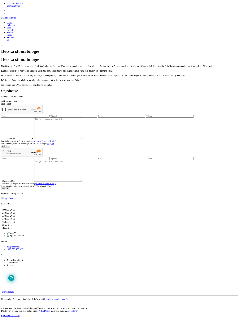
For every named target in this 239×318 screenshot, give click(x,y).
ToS (52, 144)
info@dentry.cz (13, 6)
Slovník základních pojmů (55, 299)
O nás (9, 22)
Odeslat (5, 146)
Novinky (10, 30)
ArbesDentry (44, 311)
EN (8, 40)
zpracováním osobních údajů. (45, 141)
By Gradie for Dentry (10, 315)
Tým (9, 27)
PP (48, 144)
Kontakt (10, 37)
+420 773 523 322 (15, 3)
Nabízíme (11, 25)
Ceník (9, 35)
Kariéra (10, 32)
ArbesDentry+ (73, 311)
